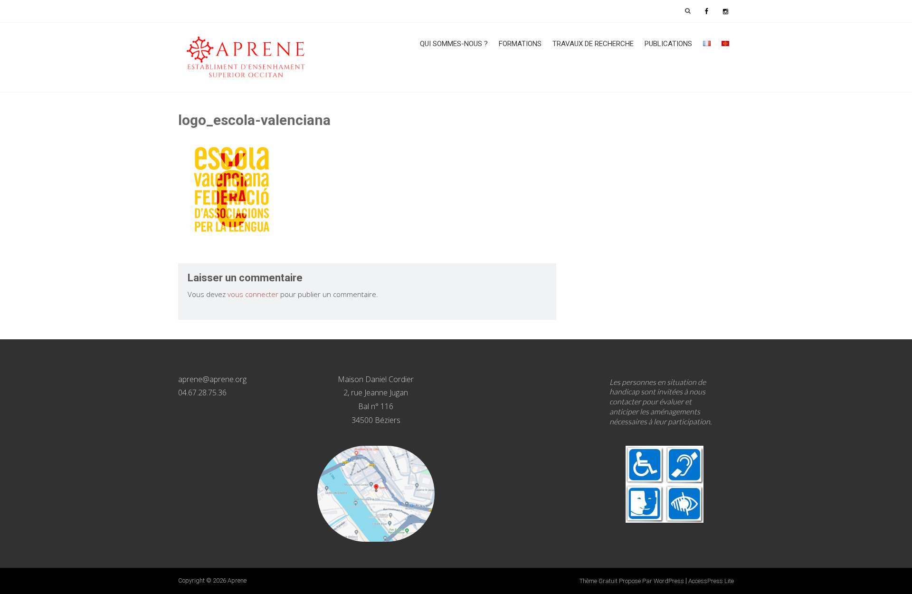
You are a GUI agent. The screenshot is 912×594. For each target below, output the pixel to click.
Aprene (237, 580)
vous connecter (253, 294)
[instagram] (725, 10)
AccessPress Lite (711, 580)
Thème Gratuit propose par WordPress (632, 580)
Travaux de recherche (593, 43)
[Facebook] (706, 10)
